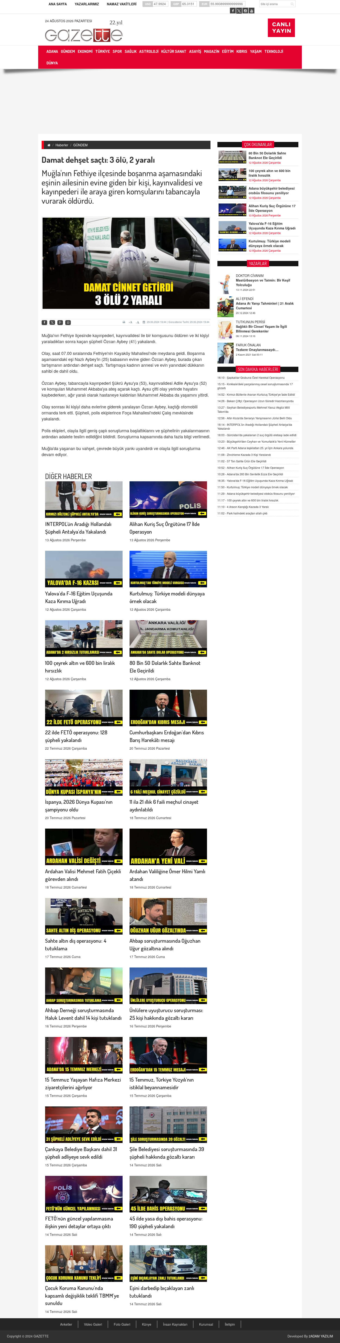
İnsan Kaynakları (175, 1324)
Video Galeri (93, 1324)
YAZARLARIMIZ (87, 4)
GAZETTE (41, 1336)
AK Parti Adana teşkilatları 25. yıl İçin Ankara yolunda (255, 448)
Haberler (62, 145)
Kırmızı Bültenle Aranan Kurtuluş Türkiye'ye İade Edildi (256, 394)
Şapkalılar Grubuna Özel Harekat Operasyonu (251, 377)
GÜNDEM (80, 145)
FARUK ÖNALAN (248, 321)
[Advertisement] (170, 101)
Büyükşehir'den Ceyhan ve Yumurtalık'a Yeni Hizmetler (256, 441)
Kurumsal (206, 1324)
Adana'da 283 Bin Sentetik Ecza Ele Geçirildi (250, 474)
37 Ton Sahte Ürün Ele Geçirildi (241, 461)
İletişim (230, 1324)
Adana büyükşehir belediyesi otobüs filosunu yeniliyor (272, 190)
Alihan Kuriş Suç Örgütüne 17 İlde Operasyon (272, 208)
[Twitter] (52, 322)
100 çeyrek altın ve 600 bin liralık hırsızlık (270, 173)
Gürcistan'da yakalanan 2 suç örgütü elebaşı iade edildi (257, 435)
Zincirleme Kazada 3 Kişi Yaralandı (244, 455)
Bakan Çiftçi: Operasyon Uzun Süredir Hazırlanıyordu (255, 401)
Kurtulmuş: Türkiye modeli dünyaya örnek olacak (270, 243)
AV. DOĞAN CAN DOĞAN (255, 345)
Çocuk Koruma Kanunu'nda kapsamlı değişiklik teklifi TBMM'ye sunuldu (82, 1295)
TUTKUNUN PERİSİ (250, 298)
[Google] (60, 322)
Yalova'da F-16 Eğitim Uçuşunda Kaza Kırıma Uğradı (272, 225)
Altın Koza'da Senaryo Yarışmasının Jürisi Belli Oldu (254, 418)
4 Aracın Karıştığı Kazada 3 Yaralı (243, 507)
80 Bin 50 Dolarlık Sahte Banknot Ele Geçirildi (267, 155)
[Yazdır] (124, 322)
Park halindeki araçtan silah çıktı (242, 513)
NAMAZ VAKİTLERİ (121, 4)
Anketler (66, 1324)
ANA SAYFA (58, 4)
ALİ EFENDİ (244, 275)
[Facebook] (44, 322)
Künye (146, 1324)
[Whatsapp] (68, 322)
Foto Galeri (122, 1324)
